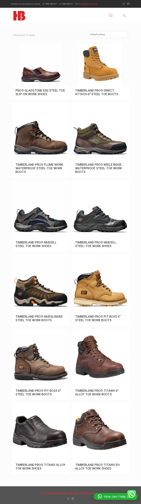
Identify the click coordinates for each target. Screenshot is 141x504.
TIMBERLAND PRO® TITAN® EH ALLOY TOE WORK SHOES (97, 466)
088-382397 (51, 4)
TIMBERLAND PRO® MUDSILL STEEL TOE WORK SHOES (36, 244)
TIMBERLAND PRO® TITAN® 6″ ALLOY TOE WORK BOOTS (96, 392)
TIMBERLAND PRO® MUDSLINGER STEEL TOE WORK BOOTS (39, 318)
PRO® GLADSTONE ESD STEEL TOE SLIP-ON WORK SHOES (40, 92)
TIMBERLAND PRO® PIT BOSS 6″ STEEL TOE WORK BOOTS (98, 318)
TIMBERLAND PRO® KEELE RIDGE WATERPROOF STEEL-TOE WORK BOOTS (98, 168)
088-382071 (67, 4)
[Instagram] (124, 3)
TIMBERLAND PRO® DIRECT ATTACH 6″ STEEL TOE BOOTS (96, 92)
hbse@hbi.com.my (88, 4)
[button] (116, 496)
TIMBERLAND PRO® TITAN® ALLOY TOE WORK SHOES (40, 466)
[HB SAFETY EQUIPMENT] (19, 15)
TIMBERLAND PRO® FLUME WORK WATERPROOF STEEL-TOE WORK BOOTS (39, 168)
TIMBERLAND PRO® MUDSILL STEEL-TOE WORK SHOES (95, 244)
